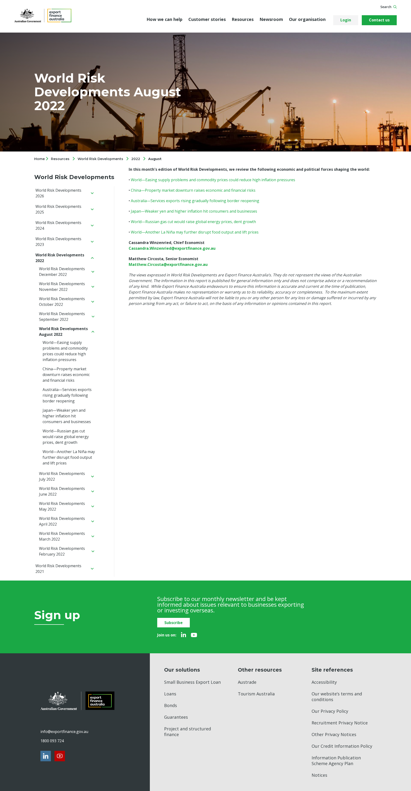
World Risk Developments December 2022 (62, 271)
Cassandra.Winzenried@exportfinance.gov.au (172, 248)
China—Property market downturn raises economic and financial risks (66, 374)
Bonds (170, 705)
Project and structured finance (187, 731)
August (154, 159)
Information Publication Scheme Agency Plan (336, 760)
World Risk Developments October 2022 (62, 301)
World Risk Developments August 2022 (63, 331)
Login (345, 20)
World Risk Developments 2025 (58, 209)
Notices (319, 775)
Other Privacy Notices (334, 734)
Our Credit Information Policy (342, 746)
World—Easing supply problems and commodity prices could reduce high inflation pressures (65, 351)
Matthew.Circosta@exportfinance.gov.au (168, 264)
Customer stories (207, 19)
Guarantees (176, 717)
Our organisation (307, 19)
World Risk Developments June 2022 (62, 491)
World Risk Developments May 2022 (62, 506)
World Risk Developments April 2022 (62, 521)
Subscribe (173, 622)
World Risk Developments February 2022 (62, 551)
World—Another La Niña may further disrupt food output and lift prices (69, 457)
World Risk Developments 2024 (58, 225)
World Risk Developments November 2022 (62, 286)
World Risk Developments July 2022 (62, 476)
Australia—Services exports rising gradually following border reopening (67, 395)
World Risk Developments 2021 (58, 568)
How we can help (164, 19)
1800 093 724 (52, 740)
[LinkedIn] (183, 635)
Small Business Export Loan (192, 682)
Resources (243, 19)
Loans (170, 694)
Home (40, 159)
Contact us (379, 20)
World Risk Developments (100, 159)
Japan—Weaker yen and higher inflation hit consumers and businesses (67, 416)
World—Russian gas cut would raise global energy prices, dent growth (66, 436)
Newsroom (271, 19)
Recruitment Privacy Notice (340, 723)
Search (385, 7)
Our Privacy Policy (330, 711)
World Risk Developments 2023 (58, 241)
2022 (135, 159)
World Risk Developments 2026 (58, 193)
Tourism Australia (256, 694)
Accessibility (324, 682)
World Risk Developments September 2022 (62, 316)
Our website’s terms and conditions (337, 696)
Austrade (247, 682)
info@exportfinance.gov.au (64, 731)
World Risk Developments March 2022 (62, 536)
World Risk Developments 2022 (59, 257)
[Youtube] (194, 635)
